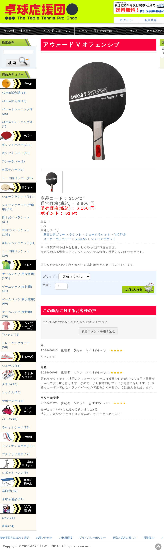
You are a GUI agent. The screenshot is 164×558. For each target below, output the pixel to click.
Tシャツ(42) (11, 334)
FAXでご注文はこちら (55, 30)
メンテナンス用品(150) (18, 445)
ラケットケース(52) (16, 427)
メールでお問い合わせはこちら (100, 30)
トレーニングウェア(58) (16, 345)
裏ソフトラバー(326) (17, 144)
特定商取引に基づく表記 (14, 537)
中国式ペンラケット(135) (16, 232)
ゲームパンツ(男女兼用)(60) (18, 301)
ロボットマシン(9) (15, 472)
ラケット (75, 234)
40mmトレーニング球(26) (17, 111)
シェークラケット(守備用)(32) (18, 207)
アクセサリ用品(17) (16, 454)
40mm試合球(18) (14, 92)
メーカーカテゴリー (57, 238)
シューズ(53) (11, 365)
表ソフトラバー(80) (16, 153)
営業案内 (148, 537)
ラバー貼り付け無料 (18, 30)
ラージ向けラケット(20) (16, 253)
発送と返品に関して (125, 537)
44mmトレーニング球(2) (17, 124)
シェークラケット (98, 234)
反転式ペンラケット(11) (19, 243)
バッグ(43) (10, 419)
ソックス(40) (11, 392)
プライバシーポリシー (92, 537)
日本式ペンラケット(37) (16, 219)
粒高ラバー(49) (13, 169)
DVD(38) (8, 517)
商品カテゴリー (54, 234)
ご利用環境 (65, 537)
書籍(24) (8, 526)
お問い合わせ (44, 537)
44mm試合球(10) (14, 101)
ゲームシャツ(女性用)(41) (17, 289)
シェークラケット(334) (18, 196)
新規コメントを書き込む (99, 331)
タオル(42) (10, 384)
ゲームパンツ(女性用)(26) (17, 314)
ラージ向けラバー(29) (17, 178)
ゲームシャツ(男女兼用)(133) (18, 276)
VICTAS (120, 234)
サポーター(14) (13, 400)
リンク (134, 30)
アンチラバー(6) (13, 161)
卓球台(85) (10, 490)
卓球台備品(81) (13, 499)
